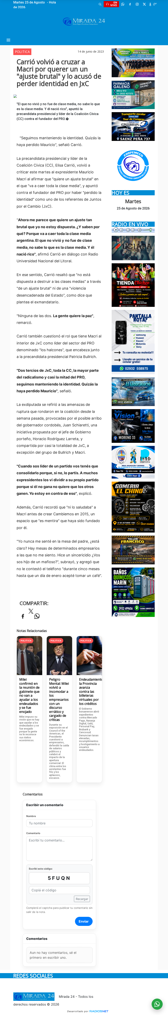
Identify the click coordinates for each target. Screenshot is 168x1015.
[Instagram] (137, 4)
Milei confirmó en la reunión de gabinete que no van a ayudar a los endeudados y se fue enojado (29, 696)
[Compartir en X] (31, 612)
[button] (99, 4)
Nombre (31, 816)
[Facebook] (129, 4)
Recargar (82, 899)
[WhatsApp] (122, 4)
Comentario (33, 833)
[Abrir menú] (8, 40)
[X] (144, 4)
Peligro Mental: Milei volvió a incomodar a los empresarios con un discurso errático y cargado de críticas (59, 700)
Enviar (84, 921)
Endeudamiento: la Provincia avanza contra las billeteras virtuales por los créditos (89, 692)
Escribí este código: (41, 868)
